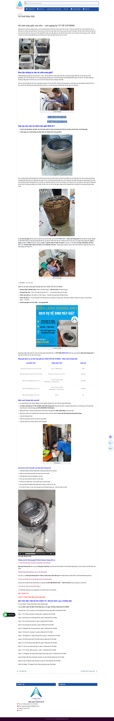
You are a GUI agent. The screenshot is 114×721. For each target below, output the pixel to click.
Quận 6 (39, 242)
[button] (37, 522)
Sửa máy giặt (29, 282)
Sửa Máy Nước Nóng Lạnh (88, 671)
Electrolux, (47, 381)
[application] (36, 522)
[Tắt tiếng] (51, 554)
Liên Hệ (20, 710)
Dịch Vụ (20, 14)
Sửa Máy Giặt (22, 671)
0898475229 (27, 708)
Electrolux (51, 389)
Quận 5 (34, 242)
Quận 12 (68, 242)
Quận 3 (25, 242)
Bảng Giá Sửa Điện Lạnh (54, 9)
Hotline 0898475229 (59, 239)
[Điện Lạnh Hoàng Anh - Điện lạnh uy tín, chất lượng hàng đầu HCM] (19, 5)
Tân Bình (73, 242)
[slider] (35, 553)
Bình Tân (20, 244)
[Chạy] (20, 554)
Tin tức (66, 9)
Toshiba (57, 368)
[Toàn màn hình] (53, 554)
